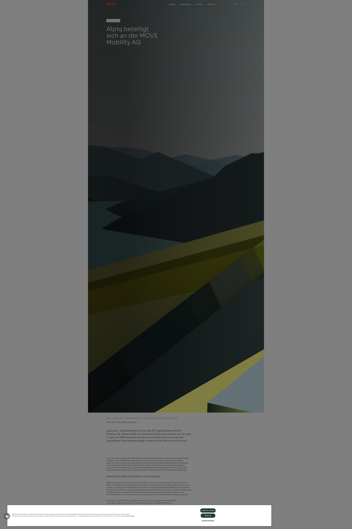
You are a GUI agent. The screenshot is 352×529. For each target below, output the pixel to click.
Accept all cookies (208, 510)
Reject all (208, 515)
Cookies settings (208, 520)
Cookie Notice (130, 516)
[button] (7, 516)
